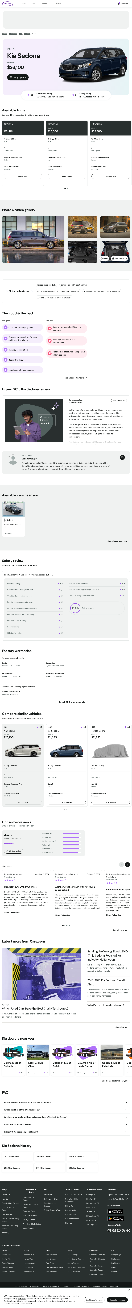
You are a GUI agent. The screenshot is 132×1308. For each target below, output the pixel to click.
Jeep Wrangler (73, 1254)
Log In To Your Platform (117, 1199)
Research (44, 4)
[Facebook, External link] (114, 1230)
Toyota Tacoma (8, 1263)
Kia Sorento (116, 1259)
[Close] (129, 1290)
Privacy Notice (31, 1296)
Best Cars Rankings (30, 1215)
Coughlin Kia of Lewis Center (86, 1064)
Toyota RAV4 (6, 1254)
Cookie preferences (94, 1300)
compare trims (42, 115)
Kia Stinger (115, 1263)
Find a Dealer (7, 1214)
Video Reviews (28, 1228)
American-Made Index (32, 1224)
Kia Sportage (116, 1254)
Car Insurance (70, 1214)
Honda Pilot (28, 1267)
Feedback (114, 1286)
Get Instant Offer (51, 1199)
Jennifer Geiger (76, 402)
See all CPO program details (72, 702)
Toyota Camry (7, 1267)
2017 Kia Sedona (76, 1156)
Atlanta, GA (90, 1212)
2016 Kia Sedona (76, 1168)
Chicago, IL (90, 1195)
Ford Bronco (51, 1259)
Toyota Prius (6, 1259)
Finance (58, 4)
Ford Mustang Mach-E (54, 1267)
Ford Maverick (51, 1254)
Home (4, 33)
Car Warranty (70, 1210)
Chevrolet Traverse (97, 1266)
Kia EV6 (114, 1271)
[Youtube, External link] (119, 1230)
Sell (33, 4)
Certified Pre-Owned (10, 1203)
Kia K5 (113, 1267)
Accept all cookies (117, 1300)
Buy (23, 4)
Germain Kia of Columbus (12, 1064)
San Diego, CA (91, 1224)
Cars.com (22, 1298)
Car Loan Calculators (73, 1195)
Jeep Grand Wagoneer (77, 1267)
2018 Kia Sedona (43, 1168)
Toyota (4, 1250)
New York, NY (91, 1220)
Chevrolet (93, 1250)
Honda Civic (28, 1259)
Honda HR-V (29, 1271)
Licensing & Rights (80, 1286)
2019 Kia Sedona (43, 1156)
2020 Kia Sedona (12, 1168)
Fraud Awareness (100, 1286)
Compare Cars (29, 1211)
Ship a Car (69, 1206)
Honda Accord (29, 1263)
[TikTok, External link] (109, 1230)
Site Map (68, 1223)
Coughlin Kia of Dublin (62, 1064)
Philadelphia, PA (92, 1216)
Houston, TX (91, 1199)
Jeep (70, 1250)
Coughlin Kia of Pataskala (111, 1064)
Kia (20, 33)
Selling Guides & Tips (52, 1210)
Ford (48, 1250)
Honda (26, 1250)
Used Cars (6, 1195)
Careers (66, 1286)
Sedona (27, 33)
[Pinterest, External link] (128, 1230)
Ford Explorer (51, 1271)
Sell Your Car (49, 1195)
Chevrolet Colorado (97, 1274)
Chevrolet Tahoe (96, 1270)
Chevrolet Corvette (97, 1254)
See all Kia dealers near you (114, 1080)
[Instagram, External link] (123, 1230)
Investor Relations (50, 1286)
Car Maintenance (72, 1218)
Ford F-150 (50, 1263)
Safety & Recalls (29, 1220)
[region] (66, 1297)
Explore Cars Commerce (117, 1195)
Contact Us (34, 1286)
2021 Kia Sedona (11, 1156)
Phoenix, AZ (91, 1207)
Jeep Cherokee (74, 1271)
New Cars (5, 1199)
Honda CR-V (29, 1254)
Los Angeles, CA (92, 1203)
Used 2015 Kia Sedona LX (12, 525)
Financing (5, 1232)
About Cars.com (20, 1286)
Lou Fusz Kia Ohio (35, 1064)
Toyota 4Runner (8, 1271)
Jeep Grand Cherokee (76, 1259)
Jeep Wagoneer (74, 1263)
